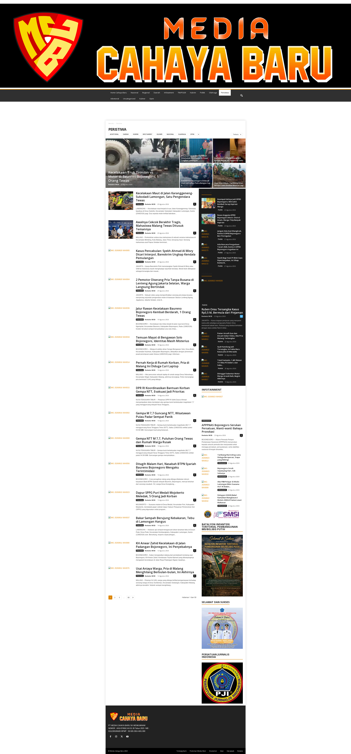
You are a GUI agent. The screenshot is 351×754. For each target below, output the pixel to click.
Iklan (222, 751)
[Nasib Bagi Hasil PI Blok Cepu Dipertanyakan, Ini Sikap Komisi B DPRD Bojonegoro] (208, 262)
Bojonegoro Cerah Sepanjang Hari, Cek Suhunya (226, 470)
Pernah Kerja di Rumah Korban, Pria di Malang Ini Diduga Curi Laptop (162, 364)
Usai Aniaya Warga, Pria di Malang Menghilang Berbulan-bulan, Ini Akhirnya (165, 570)
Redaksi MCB (113, 184)
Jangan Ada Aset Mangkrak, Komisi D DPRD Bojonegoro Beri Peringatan (229, 233)
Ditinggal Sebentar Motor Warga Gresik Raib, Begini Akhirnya (228, 376)
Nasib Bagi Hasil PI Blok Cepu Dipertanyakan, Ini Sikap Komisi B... (229, 260)
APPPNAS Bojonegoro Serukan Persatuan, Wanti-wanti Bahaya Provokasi (222, 428)
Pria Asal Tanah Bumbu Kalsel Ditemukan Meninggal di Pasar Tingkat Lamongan (194, 158)
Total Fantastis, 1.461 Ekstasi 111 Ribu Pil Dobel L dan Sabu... (229, 362)
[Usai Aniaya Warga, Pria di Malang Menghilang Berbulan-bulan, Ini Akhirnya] (120, 576)
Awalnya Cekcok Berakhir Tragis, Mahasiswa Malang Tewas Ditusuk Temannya (159, 225)
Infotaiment (169, 92)
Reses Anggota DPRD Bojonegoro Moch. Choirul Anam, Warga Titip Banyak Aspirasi (228, 219)
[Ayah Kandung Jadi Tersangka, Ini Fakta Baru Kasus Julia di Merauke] (208, 350)
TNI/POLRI (182, 92)
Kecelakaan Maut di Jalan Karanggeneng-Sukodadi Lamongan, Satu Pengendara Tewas (164, 196)
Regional (146, 92)
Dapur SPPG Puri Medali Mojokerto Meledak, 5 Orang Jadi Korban (160, 494)
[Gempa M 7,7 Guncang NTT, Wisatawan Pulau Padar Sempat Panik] (120, 420)
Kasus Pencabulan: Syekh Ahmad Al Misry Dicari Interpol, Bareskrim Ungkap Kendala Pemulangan (165, 254)
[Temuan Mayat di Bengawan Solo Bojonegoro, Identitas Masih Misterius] (120, 345)
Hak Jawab (230, 751)
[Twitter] (122, 737)
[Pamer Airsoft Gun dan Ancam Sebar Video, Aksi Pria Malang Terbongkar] (208, 337)
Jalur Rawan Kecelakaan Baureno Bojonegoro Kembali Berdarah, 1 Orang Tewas (163, 312)
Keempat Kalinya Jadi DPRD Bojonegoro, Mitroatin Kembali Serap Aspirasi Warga (229, 203)
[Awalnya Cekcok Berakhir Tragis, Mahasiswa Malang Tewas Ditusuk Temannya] (120, 229)
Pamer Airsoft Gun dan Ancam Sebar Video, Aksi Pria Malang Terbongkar (230, 335)
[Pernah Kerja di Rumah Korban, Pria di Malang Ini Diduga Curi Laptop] (120, 370)
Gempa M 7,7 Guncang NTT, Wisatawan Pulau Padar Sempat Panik (163, 415)
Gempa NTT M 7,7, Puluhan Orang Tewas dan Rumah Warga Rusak (164, 440)
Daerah (157, 92)
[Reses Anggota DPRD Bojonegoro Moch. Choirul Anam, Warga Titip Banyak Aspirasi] (208, 219)
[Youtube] (127, 737)
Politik (202, 92)
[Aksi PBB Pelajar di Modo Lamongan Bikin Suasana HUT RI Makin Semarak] (208, 485)
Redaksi (240, 751)
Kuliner (142, 98)
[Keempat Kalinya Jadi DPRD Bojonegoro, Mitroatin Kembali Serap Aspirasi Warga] (208, 203)
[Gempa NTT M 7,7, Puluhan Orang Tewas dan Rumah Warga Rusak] (120, 446)
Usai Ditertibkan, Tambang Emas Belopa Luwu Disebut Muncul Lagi (229, 184)
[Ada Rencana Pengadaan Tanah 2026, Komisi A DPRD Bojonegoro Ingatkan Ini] (208, 248)
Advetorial (115, 98)
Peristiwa (225, 92)
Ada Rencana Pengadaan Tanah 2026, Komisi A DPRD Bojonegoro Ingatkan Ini (229, 247)
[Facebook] (111, 737)
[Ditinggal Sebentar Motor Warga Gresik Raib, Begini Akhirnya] (208, 377)
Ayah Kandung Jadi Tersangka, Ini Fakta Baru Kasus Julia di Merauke (228, 349)
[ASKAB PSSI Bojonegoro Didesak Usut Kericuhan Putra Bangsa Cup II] (196, 175)
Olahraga (213, 92)
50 (128, 597)
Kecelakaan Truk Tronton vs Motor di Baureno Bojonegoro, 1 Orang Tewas (133, 176)
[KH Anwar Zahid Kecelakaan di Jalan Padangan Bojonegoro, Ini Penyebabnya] (120, 550)
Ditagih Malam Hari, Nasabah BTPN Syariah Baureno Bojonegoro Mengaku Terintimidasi (166, 467)
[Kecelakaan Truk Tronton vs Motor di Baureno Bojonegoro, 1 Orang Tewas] (142, 163)
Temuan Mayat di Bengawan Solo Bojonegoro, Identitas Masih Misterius (162, 339)
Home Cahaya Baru (119, 92)
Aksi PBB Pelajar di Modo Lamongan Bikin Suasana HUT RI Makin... (228, 484)
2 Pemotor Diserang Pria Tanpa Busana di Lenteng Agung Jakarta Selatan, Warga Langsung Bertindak (165, 283)
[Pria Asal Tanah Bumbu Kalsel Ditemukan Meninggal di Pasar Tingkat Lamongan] (196, 150)
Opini (151, 98)
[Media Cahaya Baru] (175, 46)
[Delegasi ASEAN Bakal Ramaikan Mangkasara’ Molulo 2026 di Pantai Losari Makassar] (208, 499)
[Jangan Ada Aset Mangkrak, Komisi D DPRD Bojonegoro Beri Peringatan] (208, 235)
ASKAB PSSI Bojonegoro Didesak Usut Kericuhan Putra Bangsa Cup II (195, 183)
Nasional (134, 92)
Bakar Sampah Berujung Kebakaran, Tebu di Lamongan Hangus (165, 519)
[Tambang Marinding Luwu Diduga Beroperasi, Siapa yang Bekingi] (208, 459)
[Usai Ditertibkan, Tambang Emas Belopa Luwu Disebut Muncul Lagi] (229, 175)
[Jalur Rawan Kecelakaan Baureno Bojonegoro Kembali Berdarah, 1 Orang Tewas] (120, 316)
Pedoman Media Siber (198, 751)
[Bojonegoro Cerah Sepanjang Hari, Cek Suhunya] (208, 472)
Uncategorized (129, 98)
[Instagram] (117, 737)
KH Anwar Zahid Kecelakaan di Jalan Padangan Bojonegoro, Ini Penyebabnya (164, 545)
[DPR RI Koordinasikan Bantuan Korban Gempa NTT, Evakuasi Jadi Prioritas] (120, 395)
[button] (241, 96)
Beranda (111, 123)
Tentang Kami (181, 751)
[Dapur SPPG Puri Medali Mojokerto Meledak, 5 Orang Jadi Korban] (120, 500)
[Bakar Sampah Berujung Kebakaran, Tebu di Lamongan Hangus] (120, 525)
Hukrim (193, 92)
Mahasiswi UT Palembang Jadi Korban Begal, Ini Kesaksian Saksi (228, 159)
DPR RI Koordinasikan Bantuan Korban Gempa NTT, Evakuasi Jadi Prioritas (163, 389)
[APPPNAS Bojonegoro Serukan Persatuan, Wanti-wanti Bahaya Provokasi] (222, 408)
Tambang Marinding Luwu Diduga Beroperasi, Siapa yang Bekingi (229, 457)
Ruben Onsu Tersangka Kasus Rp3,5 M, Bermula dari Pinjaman (222, 311)
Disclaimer (213, 751)
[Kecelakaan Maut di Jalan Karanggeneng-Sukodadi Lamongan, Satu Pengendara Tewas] (120, 200)
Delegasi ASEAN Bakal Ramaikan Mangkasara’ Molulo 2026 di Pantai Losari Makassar (229, 499)
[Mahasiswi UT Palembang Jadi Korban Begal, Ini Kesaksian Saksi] (229, 150)
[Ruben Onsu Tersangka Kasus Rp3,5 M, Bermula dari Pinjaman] (222, 292)
